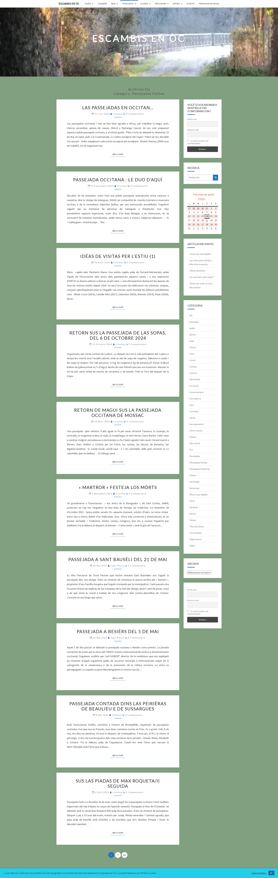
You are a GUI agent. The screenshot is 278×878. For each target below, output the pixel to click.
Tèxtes (192, 520)
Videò (192, 545)
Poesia (192, 475)
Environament (196, 392)
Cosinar (193, 366)
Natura (176, 3)
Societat (190, 3)
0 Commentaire (135, 114)
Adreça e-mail (193, 130)
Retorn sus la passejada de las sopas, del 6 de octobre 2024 (117, 335)
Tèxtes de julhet (197, 270)
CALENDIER (102, 3)
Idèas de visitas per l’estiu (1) (118, 256)
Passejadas (127, 3)
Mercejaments (196, 424)
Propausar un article (209, 3)
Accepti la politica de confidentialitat (198, 142)
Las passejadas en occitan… (117, 107)
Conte (192, 360)
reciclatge (194, 481)
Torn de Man (195, 532)
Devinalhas (194, 379)
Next (124, 855)
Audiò (192, 328)
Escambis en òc (69, 3)
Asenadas (194, 321)
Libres (192, 417)
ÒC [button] (271, 873)
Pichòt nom (192, 119)
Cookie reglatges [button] (258, 873)
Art (191, 315)
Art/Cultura (160, 3)
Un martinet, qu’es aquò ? (201, 277)
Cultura (193, 372)
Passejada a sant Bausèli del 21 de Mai (117, 559)
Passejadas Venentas (199, 468)
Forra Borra (195, 398)
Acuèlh (88, 3)
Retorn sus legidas (198, 494)
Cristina (117, 114)
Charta (192, 347)
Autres (192, 334)
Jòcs (191, 404)
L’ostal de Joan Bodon (200, 254)
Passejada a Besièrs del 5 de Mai (118, 631)
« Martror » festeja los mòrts (118, 487)
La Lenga (144, 3)
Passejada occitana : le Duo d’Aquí (117, 179)
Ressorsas (194, 488)
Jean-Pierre (117, 565)
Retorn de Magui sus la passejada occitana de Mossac (117, 412)
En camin (194, 385)
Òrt (191, 449)
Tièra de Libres (196, 526)
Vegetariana (195, 539)
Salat (192, 500)
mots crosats (196, 430)
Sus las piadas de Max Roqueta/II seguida (118, 783)
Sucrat (192, 513)
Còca (191, 353)
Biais (113, 3)
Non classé (194, 443)
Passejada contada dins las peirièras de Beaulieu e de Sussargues (117, 706)
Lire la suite (118, 154)
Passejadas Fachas (198, 462)
